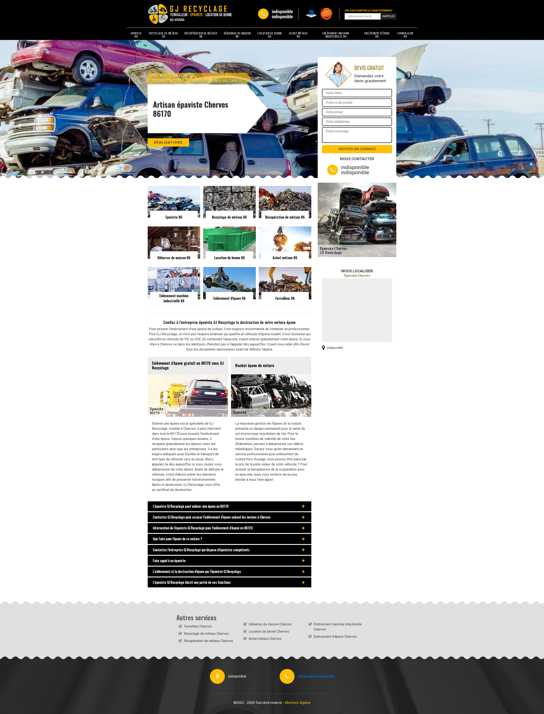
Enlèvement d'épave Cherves (335, 637)
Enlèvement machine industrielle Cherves (338, 626)
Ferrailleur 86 (405, 34)
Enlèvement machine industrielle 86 (335, 34)
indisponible (282, 11)
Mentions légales (298, 703)
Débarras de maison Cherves (270, 624)
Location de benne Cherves (269, 631)
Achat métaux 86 (298, 34)
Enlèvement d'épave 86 (377, 34)
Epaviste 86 (136, 34)
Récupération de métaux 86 (200, 34)
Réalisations (168, 142)
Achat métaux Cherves (265, 639)
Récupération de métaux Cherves (208, 641)
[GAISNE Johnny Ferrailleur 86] (167, 13)
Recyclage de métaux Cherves (206, 634)
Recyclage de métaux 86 (163, 34)
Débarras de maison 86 (237, 34)
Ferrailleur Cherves (198, 626)
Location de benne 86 (269, 34)
